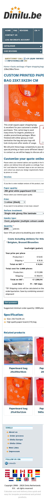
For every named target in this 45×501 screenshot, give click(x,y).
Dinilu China (15, 443)
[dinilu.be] (15, 471)
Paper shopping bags (35, 67)
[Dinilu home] (23, 12)
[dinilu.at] (7, 471)
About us (13, 432)
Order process (17, 436)
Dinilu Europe (16, 440)
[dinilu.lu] (37, 475)
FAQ (15, 30)
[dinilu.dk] (7, 475)
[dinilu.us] (33, 479)
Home (8, 30)
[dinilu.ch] (30, 471)
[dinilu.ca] (22, 471)
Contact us (11, 35)
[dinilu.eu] (15, 475)
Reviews (24, 30)
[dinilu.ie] (30, 475)
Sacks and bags (17, 67)
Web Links (14, 448)
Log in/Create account (17, 40)
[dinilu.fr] (22, 475)
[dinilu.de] (37, 471)
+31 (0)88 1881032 (35, 58)
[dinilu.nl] (11, 479)
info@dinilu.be (15, 61)
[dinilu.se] (18, 479)
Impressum (14, 451)
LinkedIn (12, 463)
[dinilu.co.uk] (26, 479)
